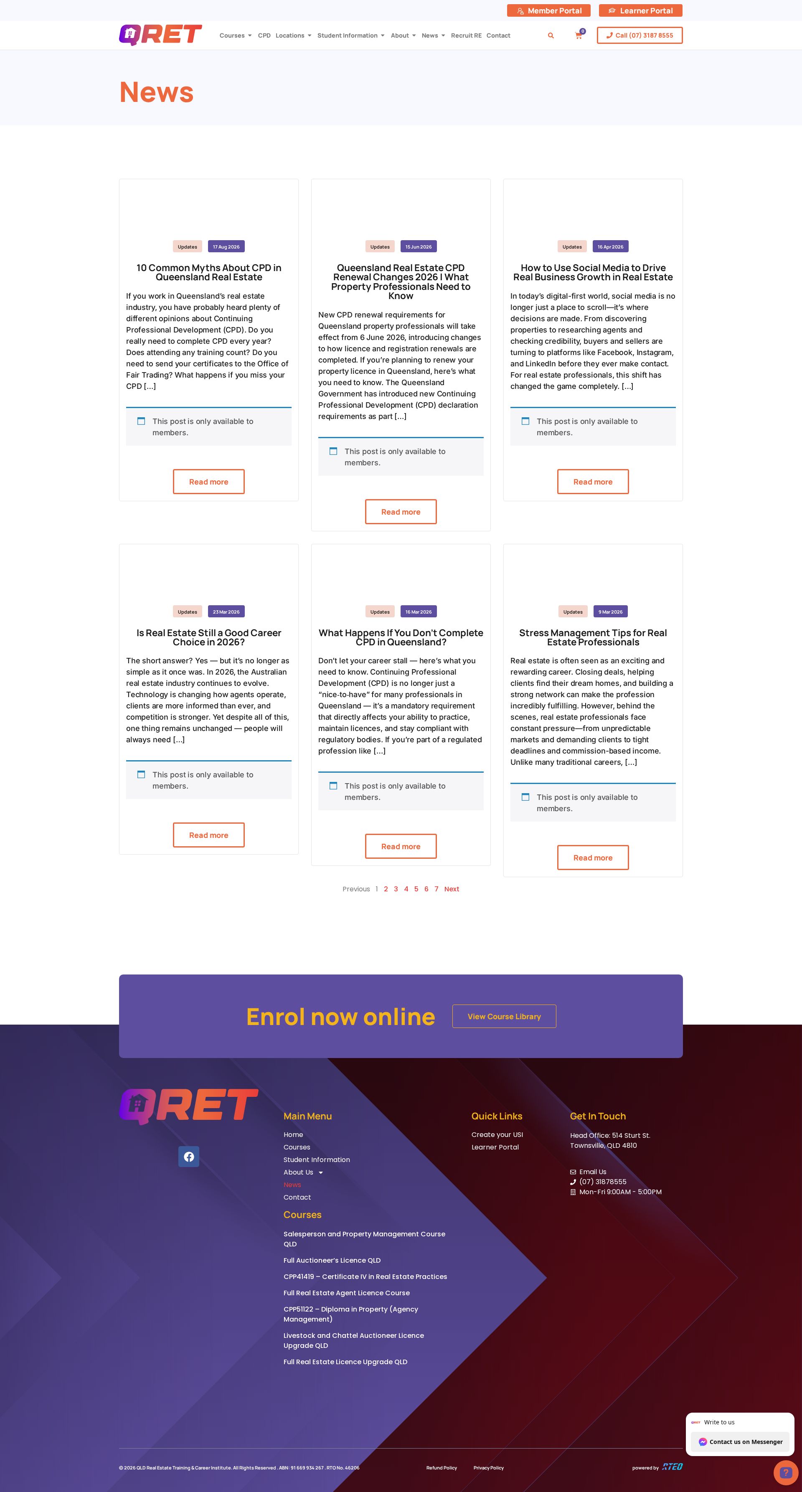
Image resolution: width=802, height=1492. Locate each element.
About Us (298, 1172)
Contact (297, 1197)
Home (293, 1135)
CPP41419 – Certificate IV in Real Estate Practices (365, 1276)
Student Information (317, 1160)
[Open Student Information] (383, 35)
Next (451, 889)
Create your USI (497, 1135)
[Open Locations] (309, 35)
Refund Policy (441, 1467)
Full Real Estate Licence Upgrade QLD (345, 1362)
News (292, 1185)
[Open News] (443, 35)
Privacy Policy (489, 1467)
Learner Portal (495, 1147)
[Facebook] (188, 1156)
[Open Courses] (250, 35)
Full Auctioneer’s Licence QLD (332, 1260)
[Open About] (414, 35)
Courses (297, 1147)
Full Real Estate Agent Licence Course (347, 1293)
